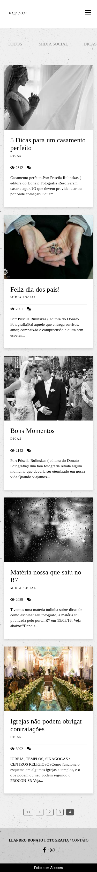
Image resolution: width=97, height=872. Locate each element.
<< (28, 812)
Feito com (48, 868)
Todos (15, 44)
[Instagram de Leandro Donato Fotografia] (52, 850)
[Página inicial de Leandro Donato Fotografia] (17, 14)
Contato (80, 840)
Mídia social (53, 44)
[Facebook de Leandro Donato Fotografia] (44, 850)
